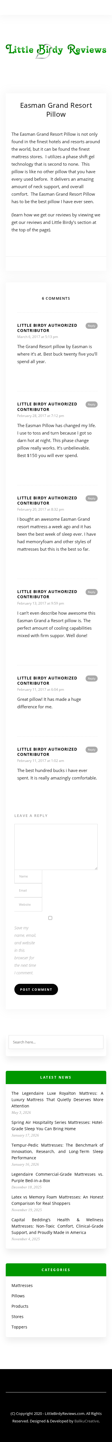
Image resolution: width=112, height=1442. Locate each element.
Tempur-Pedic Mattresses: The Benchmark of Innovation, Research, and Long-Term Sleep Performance (57, 1151)
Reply (91, 326)
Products (19, 1306)
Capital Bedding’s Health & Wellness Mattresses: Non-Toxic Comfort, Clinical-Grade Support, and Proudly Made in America (57, 1226)
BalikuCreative (86, 1421)
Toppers (19, 1327)
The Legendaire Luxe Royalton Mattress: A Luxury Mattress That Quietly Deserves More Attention (57, 1099)
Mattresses (22, 1285)
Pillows (18, 1295)
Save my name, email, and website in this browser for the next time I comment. (25, 950)
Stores (17, 1316)
